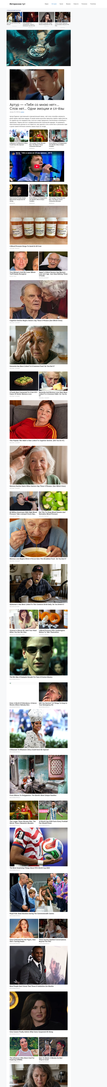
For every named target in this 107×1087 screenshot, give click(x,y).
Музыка (68, 4)
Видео (46, 4)
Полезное (84, 4)
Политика (93, 4)
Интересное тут (17, 4)
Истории (54, 4)
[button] (38, 48)
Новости (76, 4)
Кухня (61, 4)
